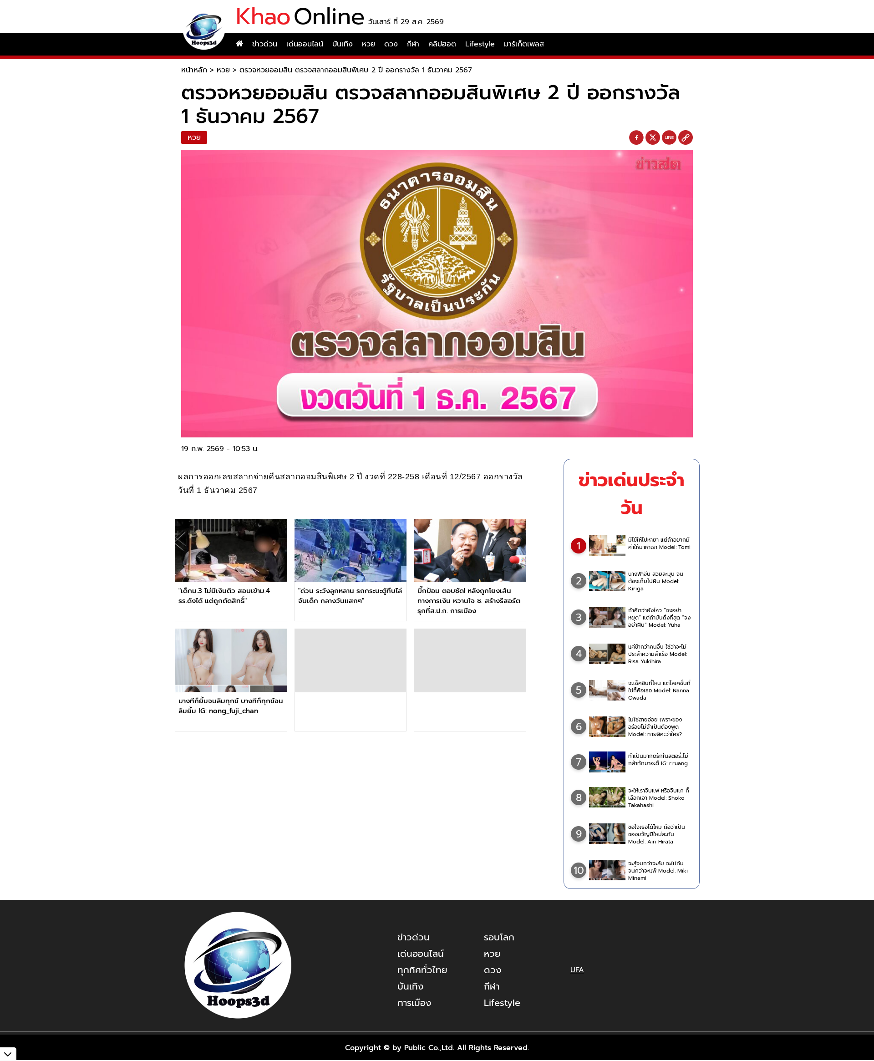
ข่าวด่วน (264, 44)
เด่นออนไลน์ (304, 44)
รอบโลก (499, 937)
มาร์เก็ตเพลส (524, 44)
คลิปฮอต (442, 44)
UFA (577, 970)
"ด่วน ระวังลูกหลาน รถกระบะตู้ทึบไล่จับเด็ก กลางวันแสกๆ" (350, 596)
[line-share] (669, 138)
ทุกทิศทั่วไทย (422, 970)
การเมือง (414, 1003)
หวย (368, 44)
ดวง (391, 44)
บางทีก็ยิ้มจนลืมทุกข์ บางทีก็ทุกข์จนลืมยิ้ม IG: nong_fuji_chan (230, 706)
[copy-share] (685, 138)
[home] (239, 44)
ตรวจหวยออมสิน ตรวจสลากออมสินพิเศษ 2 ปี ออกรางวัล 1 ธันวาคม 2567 (355, 70)
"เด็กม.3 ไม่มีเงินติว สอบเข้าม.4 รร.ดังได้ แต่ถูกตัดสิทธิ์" (224, 596)
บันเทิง (342, 44)
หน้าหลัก (194, 70)
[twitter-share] (652, 137)
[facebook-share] (636, 138)
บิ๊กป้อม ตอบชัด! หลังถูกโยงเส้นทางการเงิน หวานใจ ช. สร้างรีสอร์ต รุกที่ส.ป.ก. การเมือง (468, 601)
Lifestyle (480, 44)
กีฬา (413, 44)
